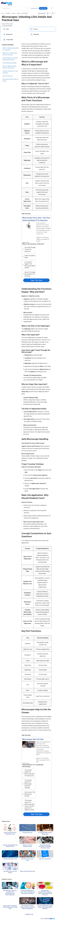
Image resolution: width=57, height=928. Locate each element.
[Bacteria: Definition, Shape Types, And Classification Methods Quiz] (45, 900)
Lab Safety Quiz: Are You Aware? (10, 872)
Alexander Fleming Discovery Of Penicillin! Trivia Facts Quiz (45, 846)
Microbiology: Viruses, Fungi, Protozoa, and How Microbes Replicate (27, 907)
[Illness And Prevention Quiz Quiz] (27, 866)
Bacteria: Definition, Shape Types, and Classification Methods (45, 907)
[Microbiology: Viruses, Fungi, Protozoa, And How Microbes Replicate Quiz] (27, 900)
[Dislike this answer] (53, 13)
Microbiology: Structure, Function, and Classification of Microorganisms (10, 892)
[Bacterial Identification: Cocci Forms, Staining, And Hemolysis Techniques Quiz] (27, 885)
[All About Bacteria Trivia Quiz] (10, 853)
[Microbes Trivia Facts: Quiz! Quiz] (27, 853)
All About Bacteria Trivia (10, 859)
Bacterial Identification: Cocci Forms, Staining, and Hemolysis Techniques (27, 892)
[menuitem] (34, 8)
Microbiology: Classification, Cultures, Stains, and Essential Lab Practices (45, 892)
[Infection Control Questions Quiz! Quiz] (27, 840)
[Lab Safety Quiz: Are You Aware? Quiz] (10, 866)
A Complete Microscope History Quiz (45, 833)
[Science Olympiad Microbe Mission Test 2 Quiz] (10, 840)
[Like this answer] (49, 13)
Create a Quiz (43, 8)
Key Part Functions (8, 76)
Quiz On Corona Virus (45, 859)
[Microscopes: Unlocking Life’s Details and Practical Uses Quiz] (10, 900)
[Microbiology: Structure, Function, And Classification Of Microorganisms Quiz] (10, 885)
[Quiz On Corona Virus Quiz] (45, 853)
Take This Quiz (36, 280)
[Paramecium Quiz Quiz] (27, 827)
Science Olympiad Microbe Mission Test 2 (10, 845)
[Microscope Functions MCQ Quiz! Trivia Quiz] (10, 827)
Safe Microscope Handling (9, 63)
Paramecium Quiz (27, 832)
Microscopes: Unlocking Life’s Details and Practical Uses (10, 907)
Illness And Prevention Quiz (27, 871)
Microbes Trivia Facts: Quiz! (27, 859)
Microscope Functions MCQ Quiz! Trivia (10, 833)
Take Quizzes (34, 8)
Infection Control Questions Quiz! (27, 845)
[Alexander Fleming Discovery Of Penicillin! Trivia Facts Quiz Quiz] (45, 840)
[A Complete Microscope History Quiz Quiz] (45, 827)
